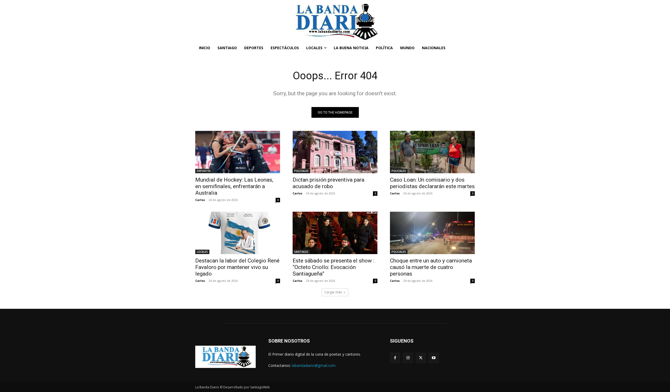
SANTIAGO (301, 252)
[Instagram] (408, 358)
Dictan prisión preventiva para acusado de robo (328, 183)
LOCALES (202, 252)
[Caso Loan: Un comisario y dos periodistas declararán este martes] (432, 152)
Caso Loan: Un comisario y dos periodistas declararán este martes (432, 183)
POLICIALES (301, 171)
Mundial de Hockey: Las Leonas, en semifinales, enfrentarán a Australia (234, 186)
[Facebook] (395, 358)
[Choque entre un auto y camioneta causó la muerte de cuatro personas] (432, 233)
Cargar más (333, 292)
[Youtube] (434, 358)
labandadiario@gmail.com (314, 365)
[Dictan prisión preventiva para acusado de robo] (335, 152)
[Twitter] (421, 358)
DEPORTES (204, 171)
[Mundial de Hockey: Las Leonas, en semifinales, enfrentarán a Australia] (237, 152)
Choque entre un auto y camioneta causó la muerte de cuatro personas (431, 267)
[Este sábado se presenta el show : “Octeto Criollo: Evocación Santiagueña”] (335, 233)
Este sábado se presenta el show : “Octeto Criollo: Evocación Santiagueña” (333, 267)
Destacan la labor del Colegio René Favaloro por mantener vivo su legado (237, 267)
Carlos (200, 200)
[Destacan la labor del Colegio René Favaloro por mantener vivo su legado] (237, 233)
